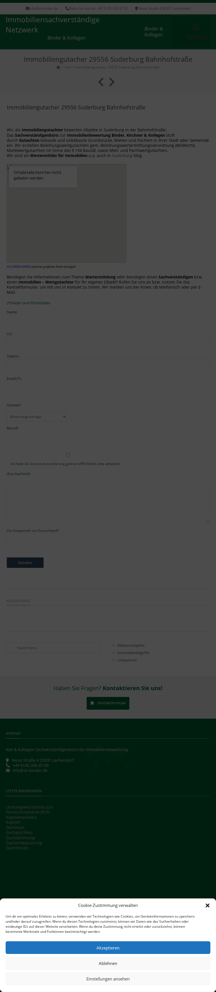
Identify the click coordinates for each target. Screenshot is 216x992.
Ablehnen (108, 963)
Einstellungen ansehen (108, 979)
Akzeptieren (108, 948)
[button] (207, 905)
